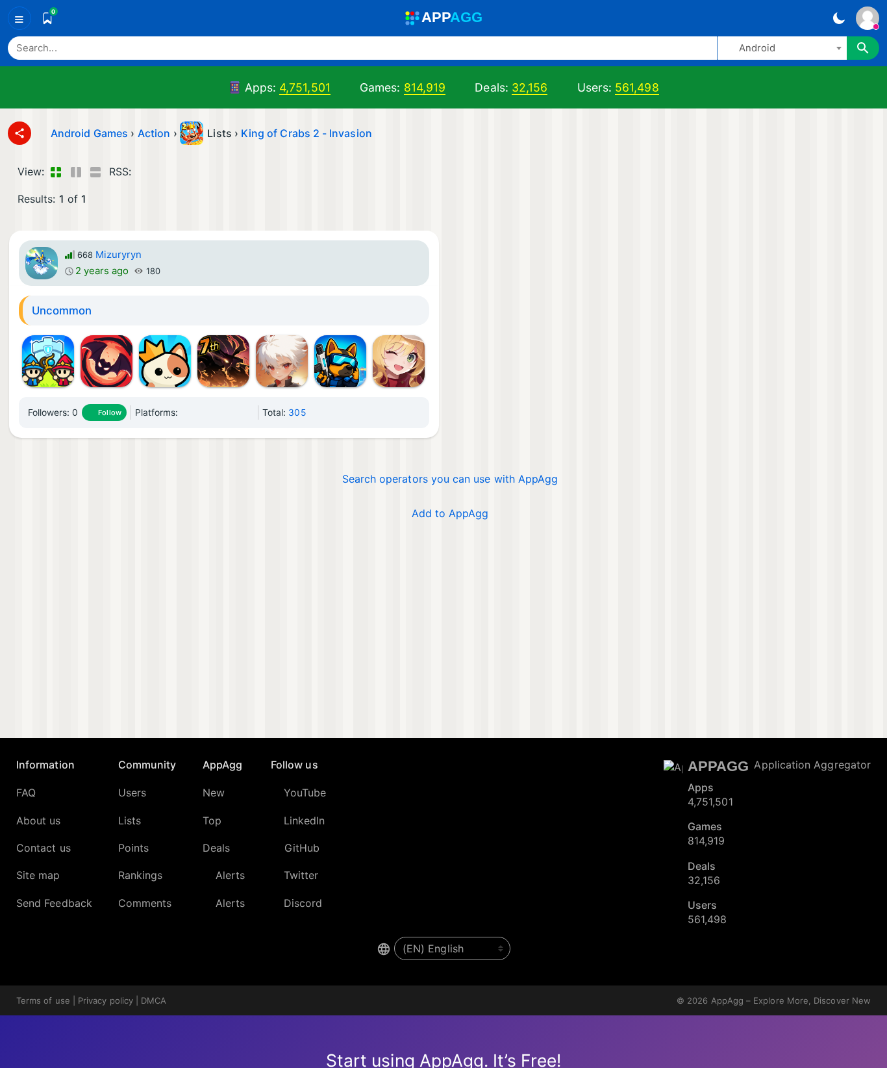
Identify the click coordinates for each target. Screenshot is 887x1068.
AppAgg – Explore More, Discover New (791, 1000)
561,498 (637, 87)
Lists (129, 820)
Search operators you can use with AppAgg (450, 478)
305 (296, 412)
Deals (216, 847)
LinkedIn (304, 820)
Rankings (140, 875)
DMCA (153, 1000)
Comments (145, 902)
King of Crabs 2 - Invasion (306, 133)
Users (132, 792)
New (214, 792)
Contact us (43, 847)
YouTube (305, 792)
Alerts (230, 875)
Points (133, 847)
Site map (38, 875)
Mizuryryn (118, 255)
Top (212, 820)
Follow (109, 412)
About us (38, 820)
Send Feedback (54, 902)
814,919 (425, 87)
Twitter (301, 875)
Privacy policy (105, 1000)
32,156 (529, 87)
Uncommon (62, 310)
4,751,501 (305, 87)
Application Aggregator (812, 764)
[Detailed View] (76, 171)
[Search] (863, 48)
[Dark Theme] (838, 18)
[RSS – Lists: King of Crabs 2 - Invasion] (144, 171)
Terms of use (43, 1000)
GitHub (301, 847)
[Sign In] (867, 18)
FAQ (26, 792)
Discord (303, 902)
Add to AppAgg (450, 513)
